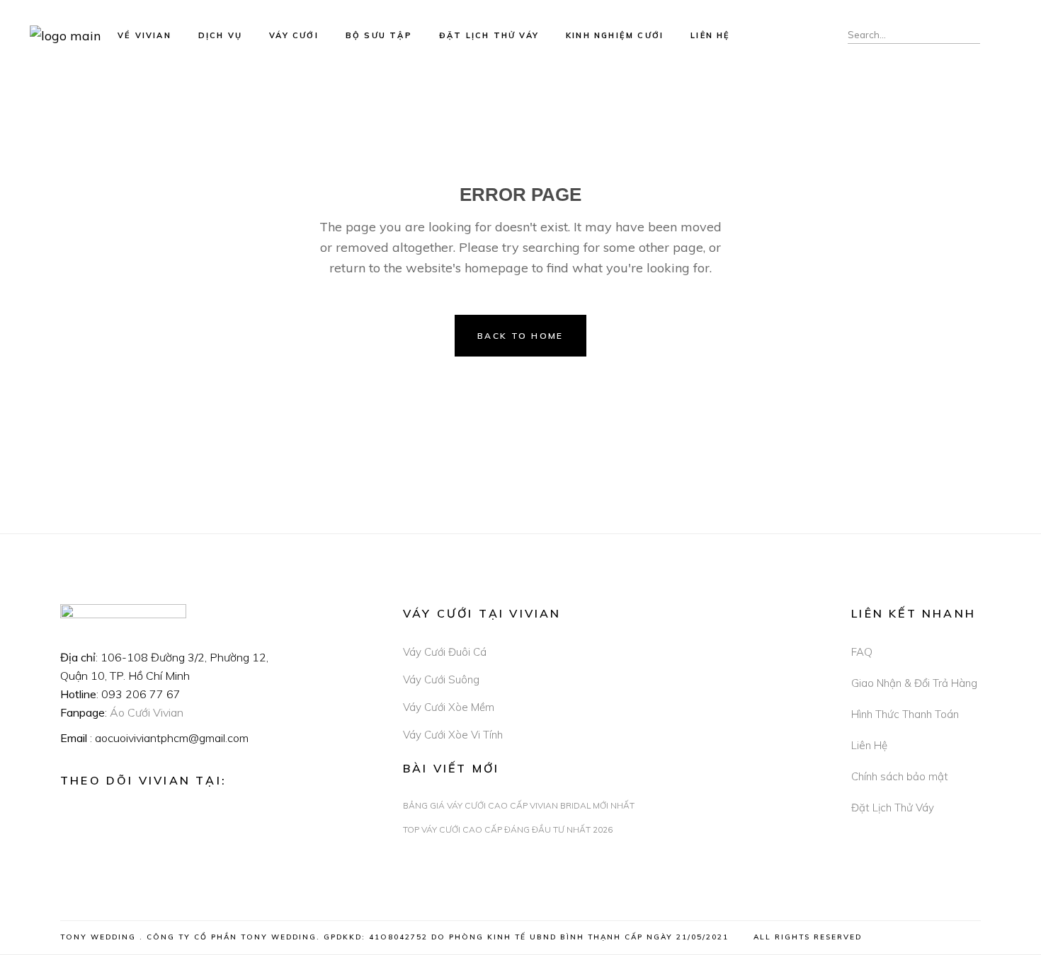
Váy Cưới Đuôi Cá (445, 652)
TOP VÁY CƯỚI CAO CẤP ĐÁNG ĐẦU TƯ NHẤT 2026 (508, 829)
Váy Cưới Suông (441, 679)
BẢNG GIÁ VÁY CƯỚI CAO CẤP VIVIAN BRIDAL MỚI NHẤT (519, 805)
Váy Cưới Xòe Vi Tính (453, 734)
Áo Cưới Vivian (146, 712)
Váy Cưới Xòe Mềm (448, 707)
